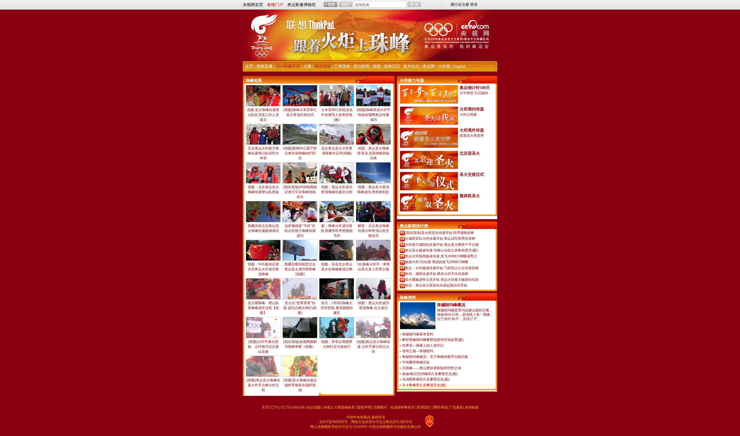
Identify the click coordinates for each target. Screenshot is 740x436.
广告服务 (456, 407)
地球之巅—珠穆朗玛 (417, 351)
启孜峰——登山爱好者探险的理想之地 (431, 368)
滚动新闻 (361, 66)
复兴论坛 (411, 66)
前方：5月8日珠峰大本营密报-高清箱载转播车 (337, 308)
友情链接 (472, 407)
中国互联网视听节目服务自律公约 (395, 427)
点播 (307, 66)
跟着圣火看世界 (472, 136)
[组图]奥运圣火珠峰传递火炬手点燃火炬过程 (263, 385)
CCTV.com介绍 (292, 407)
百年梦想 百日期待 (474, 93)
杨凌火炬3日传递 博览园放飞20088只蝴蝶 (436, 262)
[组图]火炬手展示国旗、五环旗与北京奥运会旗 (263, 347)
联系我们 (424, 407)
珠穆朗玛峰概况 (451, 305)
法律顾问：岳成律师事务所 (394, 407)
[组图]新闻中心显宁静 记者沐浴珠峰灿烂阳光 (300, 153)
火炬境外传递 (472, 130)
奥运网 (429, 66)
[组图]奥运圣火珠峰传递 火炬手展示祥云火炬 (373, 347)
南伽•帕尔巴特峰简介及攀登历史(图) (430, 374)
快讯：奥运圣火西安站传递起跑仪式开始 (436, 285)
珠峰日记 (392, 66)
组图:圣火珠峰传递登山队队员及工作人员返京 (263, 115)
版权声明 (364, 407)
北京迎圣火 (470, 153)
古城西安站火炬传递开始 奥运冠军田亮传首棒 (440, 239)
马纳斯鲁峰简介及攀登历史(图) (425, 379)
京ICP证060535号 (333, 422)
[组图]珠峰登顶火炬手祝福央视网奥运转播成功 (373, 115)
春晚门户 (275, 4)
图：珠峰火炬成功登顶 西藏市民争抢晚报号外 (337, 231)
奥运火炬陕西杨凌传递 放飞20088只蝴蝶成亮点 (441, 256)
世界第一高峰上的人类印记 (423, 345)
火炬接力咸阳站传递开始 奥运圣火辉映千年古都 (442, 245)
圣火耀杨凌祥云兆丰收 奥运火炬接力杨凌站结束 (442, 280)
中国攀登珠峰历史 (416, 362)
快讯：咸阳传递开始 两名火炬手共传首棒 (436, 274)
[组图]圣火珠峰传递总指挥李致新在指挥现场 (300, 385)
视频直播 (264, 66)
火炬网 (444, 66)
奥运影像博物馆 (301, 4)
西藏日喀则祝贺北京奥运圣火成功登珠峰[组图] (300, 269)
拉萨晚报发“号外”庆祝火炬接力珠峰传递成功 (300, 231)
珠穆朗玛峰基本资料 (417, 334)
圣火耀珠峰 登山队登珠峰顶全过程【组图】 (263, 308)
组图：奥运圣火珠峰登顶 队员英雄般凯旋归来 (373, 153)
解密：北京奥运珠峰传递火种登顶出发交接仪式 (373, 231)
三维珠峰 (342, 66)
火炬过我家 (468, 114)
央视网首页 (253, 4)
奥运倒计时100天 (475, 88)
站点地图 (314, 407)
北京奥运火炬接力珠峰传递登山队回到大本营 (263, 153)
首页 (249, 66)
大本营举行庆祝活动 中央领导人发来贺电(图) (336, 115)
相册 (377, 66)
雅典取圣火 (470, 196)
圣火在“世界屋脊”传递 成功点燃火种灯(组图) (300, 308)
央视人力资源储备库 (339, 407)
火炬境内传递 (472, 109)
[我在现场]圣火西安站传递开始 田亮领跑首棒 (439, 233)
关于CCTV (270, 407)
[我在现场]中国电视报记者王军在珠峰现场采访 (300, 192)
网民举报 (440, 407)
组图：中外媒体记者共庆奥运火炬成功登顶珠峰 (263, 269)
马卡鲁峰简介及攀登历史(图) (424, 385)
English (459, 66)
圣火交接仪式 (472, 174)
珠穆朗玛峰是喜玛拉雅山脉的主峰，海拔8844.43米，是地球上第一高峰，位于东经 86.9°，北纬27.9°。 (465, 314)
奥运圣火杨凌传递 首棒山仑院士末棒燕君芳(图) (441, 250)
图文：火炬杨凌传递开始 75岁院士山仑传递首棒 (442, 268)
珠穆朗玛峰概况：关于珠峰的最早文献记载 (435, 357)
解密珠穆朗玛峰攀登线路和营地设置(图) (432, 340)
